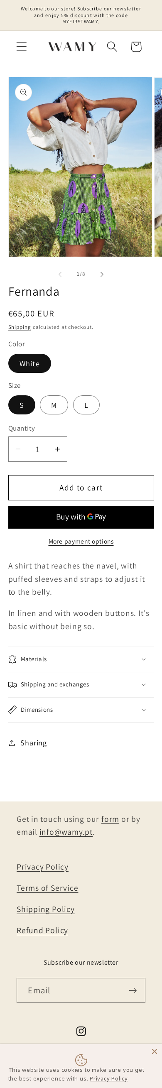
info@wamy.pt (66, 831)
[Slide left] (60, 274)
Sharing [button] (33, 742)
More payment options (81, 541)
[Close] (154, 1051)
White (30, 363)
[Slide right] (102, 274)
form (110, 819)
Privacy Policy (43, 866)
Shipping (19, 327)
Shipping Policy (46, 909)
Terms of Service (47, 887)
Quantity (21, 428)
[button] (21, 47)
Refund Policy (42, 930)
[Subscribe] (133, 990)
